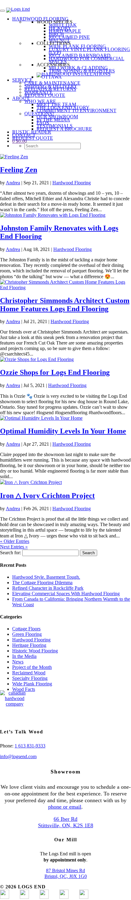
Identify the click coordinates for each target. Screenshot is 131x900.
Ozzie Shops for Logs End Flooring (55, 372)
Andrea (13, 182)
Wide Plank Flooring (77, 46)
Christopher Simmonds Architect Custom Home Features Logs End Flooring (64, 305)
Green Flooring (27, 634)
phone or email (64, 807)
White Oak (63, 25)
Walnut (59, 40)
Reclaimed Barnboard (80, 55)
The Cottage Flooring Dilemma (42, 582)
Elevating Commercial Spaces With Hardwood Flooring (66, 593)
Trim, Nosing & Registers (82, 70)
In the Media (24, 656)
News (17, 661)
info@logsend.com (18, 756)
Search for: (10, 552)
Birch (56, 34)
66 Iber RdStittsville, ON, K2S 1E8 (65, 822)
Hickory (60, 28)
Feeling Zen (18, 170)
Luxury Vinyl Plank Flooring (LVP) (89, 51)
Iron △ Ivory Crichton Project (47, 496)
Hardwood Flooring (71, 182)
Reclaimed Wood (28, 672)
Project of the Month (32, 667)
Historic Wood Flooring (35, 650)
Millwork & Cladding (78, 67)
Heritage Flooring (29, 645)
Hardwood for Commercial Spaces (86, 60)
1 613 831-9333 (30, 745)
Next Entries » (14, 546)
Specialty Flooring (30, 678)
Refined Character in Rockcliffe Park (47, 588)
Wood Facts (23, 689)
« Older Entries (14, 541)
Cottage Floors (26, 628)
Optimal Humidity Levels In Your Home (63, 431)
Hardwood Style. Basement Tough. (46, 577)
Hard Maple (65, 31)
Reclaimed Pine (69, 37)
